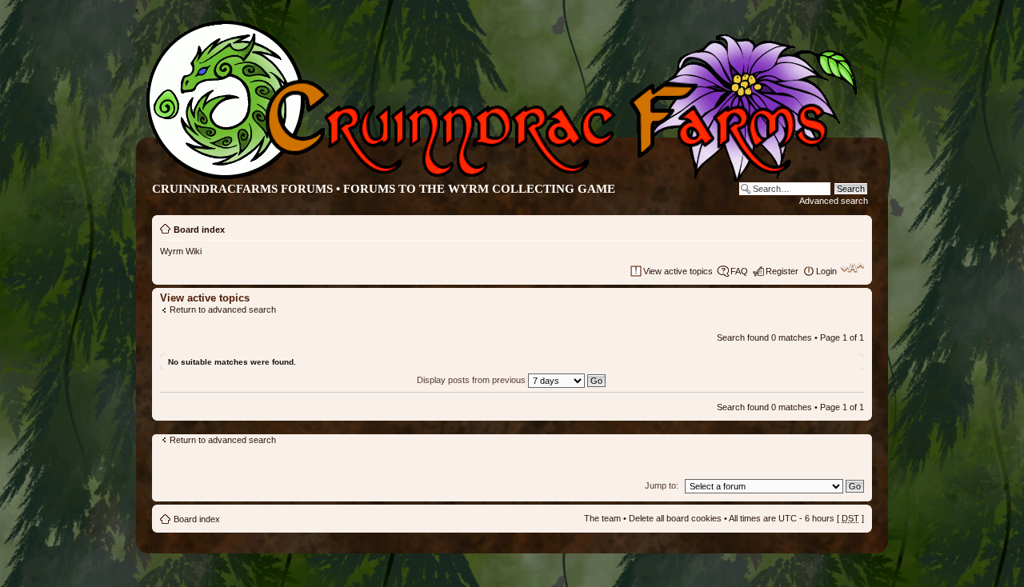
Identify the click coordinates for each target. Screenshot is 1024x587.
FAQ (739, 271)
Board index (199, 229)
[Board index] (500, 178)
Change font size (852, 268)
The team (602, 518)
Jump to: (661, 485)
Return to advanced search (223, 309)
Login (826, 271)
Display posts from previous (472, 380)
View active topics (678, 271)
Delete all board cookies (675, 518)
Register (782, 271)
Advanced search (833, 201)
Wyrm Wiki (181, 251)
